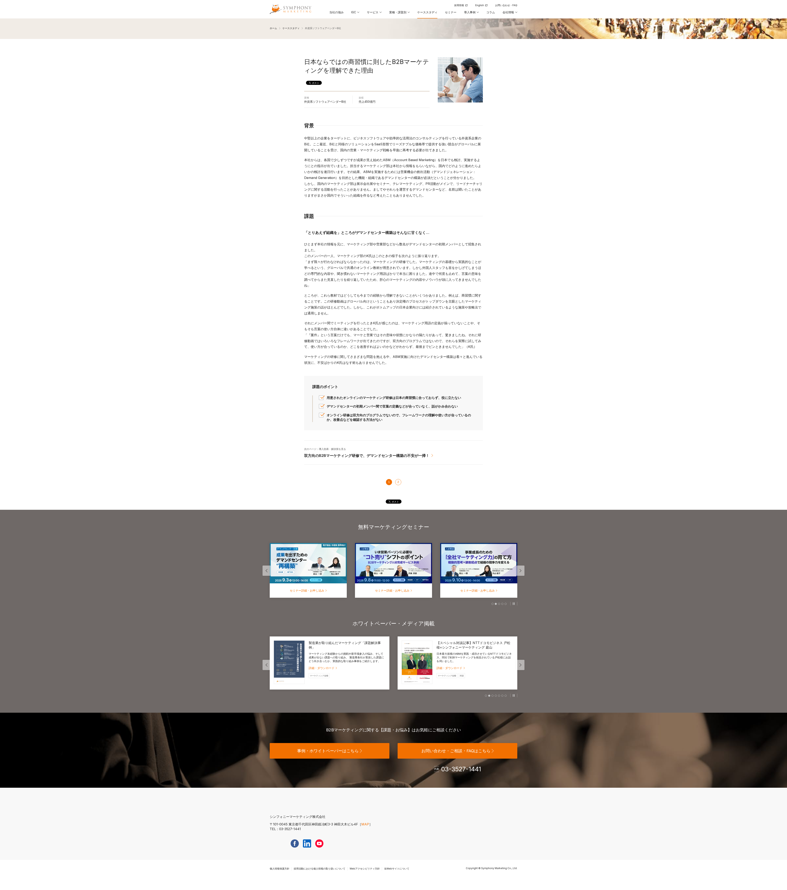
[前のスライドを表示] (267, 571)
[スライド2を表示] (496, 604)
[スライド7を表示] (506, 696)
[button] (355, 13)
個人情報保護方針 (279, 868)
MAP (365, 824)
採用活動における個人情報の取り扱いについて (319, 868)
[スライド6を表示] (502, 696)
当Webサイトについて (396, 868)
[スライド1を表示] (492, 604)
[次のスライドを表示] (520, 571)
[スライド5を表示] (506, 604)
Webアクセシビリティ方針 (365, 868)
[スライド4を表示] (502, 604)
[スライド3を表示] (499, 604)
